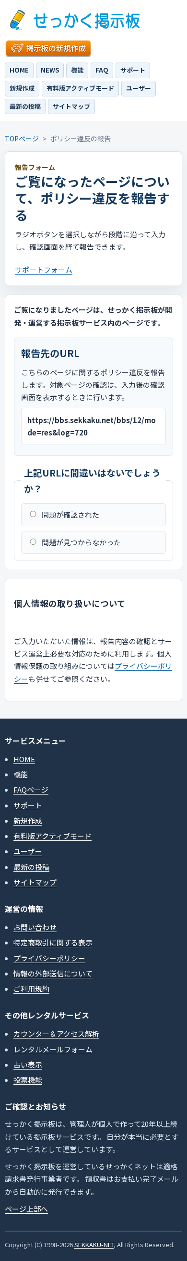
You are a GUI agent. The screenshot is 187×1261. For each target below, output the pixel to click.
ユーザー (138, 88)
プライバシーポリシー (49, 958)
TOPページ (22, 138)
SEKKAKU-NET (94, 1244)
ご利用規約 (31, 989)
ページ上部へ (26, 1209)
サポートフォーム (43, 270)
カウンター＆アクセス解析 (56, 1033)
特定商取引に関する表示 (53, 942)
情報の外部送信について (53, 973)
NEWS (50, 69)
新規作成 (22, 88)
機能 (77, 69)
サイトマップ (71, 106)
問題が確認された (70, 514)
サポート (132, 69)
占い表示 (27, 1065)
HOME (19, 69)
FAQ (101, 69)
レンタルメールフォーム (53, 1049)
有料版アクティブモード (80, 88)
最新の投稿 (25, 106)
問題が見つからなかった (81, 542)
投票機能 (27, 1080)
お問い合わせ (35, 927)
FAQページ (30, 789)
